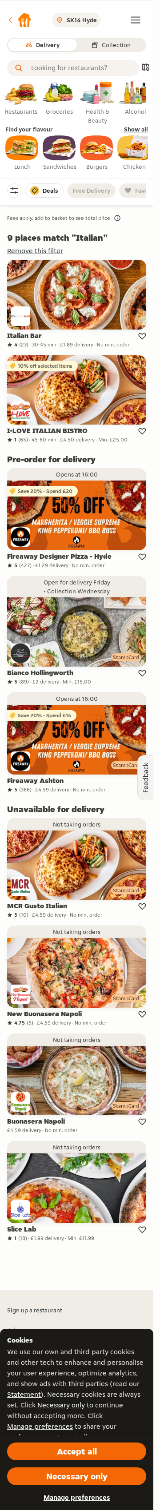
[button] (19, 20)
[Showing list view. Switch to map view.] (145, 68)
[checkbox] (22, 153)
